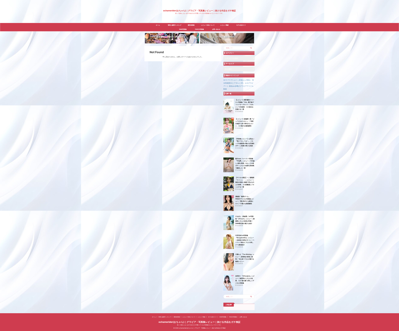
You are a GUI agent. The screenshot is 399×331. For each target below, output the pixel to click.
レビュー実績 (224, 25)
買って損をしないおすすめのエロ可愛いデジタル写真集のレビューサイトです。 (199, 325)
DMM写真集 (183, 29)
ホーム (158, 25)
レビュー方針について (208, 25)
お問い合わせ (216, 29)
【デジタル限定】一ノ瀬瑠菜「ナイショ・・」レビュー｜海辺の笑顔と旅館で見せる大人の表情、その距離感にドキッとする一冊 (244, 182)
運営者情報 (191, 25)
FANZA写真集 (199, 29)
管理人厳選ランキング (174, 25)
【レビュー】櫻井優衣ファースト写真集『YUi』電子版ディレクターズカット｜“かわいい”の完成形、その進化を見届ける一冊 (244, 104)
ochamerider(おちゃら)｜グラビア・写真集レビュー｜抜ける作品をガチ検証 (199, 10)
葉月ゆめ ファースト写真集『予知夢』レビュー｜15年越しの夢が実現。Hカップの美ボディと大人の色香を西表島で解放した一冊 (244, 163)
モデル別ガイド (241, 25)
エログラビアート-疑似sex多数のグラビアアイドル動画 (238, 86)
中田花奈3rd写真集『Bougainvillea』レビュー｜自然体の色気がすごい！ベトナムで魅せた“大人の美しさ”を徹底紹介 (244, 240)
